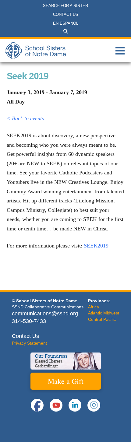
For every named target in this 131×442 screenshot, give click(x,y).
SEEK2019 (96, 246)
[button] (65, 31)
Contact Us (25, 336)
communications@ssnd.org (45, 313)
